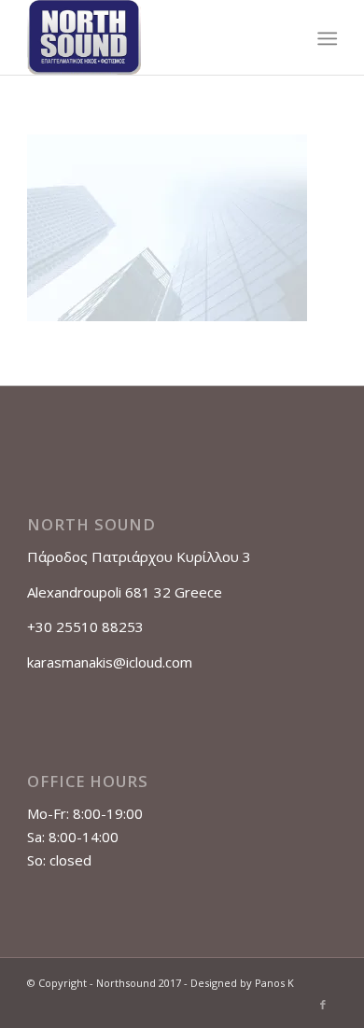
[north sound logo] (150, 37)
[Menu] (325, 38)
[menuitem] (325, 38)
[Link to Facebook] (323, 1005)
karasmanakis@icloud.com (109, 662)
